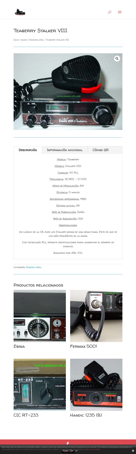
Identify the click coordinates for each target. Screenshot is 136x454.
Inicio (16, 39)
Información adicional (65, 150)
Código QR (101, 150)
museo (24, 39)
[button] (117, 59)
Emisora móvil (36, 39)
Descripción (28, 150)
